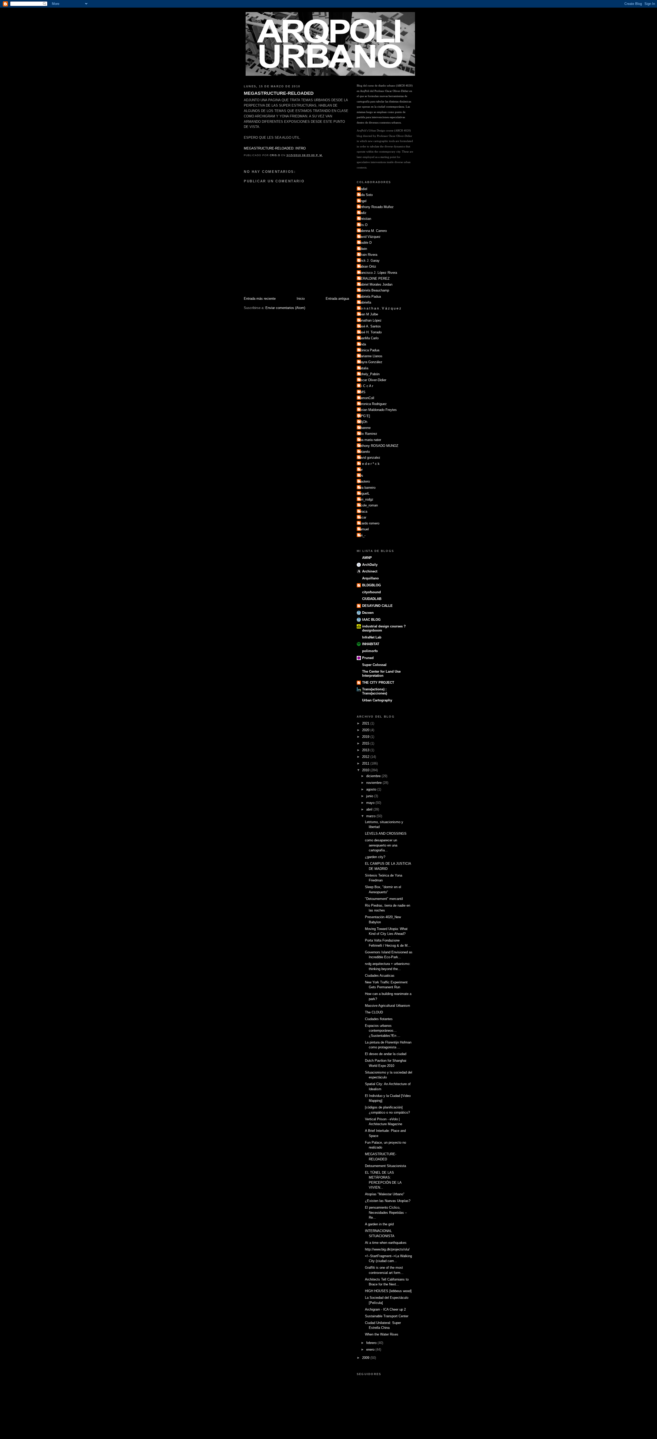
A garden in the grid (379, 1224)
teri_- (361, 535)
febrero (372, 1343)
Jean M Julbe (368, 314)
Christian (364, 219)
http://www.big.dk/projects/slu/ (387, 1249)
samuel (363, 529)
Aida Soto (365, 195)
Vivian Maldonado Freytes (377, 410)
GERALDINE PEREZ (374, 278)
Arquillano (370, 578)
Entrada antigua (337, 298)
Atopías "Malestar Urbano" (384, 1194)
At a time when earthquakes (386, 1243)
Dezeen (368, 613)
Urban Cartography (377, 700)
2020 (366, 730)
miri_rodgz (365, 499)
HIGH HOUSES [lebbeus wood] (388, 1291)
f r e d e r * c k (369, 464)
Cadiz (362, 213)
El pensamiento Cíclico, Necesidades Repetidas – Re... (386, 1212)
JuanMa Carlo (368, 338)
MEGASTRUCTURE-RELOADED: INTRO (275, 148)
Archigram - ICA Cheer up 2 (385, 1309)
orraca (362, 511)
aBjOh (362, 422)
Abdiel (362, 189)
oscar (362, 517)
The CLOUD (374, 1012)
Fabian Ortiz (367, 266)
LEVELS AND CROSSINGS (386, 833)
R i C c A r (365, 386)
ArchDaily (370, 565)
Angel (362, 201)
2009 (366, 1358)
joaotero (364, 481)
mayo (370, 803)
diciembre (374, 776)
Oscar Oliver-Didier (372, 380)
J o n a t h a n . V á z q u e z (379, 308)
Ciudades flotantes (379, 1019)
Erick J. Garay (369, 260)
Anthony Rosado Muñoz (376, 207)
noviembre (374, 783)
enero (370, 1349)
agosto (371, 789)
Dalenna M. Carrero (372, 231)
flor (360, 470)
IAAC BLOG (371, 620)
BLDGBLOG (371, 585)
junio (370, 796)
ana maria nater (369, 440)
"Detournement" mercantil (384, 899)
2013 (366, 750)
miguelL (364, 493)
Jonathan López (370, 320)
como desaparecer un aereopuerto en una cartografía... (381, 845)
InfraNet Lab (371, 637)
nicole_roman (368, 505)
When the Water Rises (381, 1334)
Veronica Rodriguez (372, 404)
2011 (366, 763)
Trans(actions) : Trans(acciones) (374, 691)
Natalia (363, 368)
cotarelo (364, 452)
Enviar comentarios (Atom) (285, 308)
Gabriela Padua (369, 296)
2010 (366, 770)
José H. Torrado (370, 332)
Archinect (369, 571)
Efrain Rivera (367, 255)
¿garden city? (375, 857)
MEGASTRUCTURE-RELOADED (279, 93)
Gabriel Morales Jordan (375, 284)
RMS (361, 392)
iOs (360, 475)
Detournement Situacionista (385, 1166)
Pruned (368, 658)
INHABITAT (370, 644)
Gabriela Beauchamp (373, 290)
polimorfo (370, 651)
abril (369, 809)
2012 (366, 757)
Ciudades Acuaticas (379, 975)
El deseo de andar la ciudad (385, 1054)
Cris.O (363, 225)
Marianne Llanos (370, 356)
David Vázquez (369, 237)
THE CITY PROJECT (378, 682)
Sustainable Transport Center (386, 1316)
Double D (365, 242)
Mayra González (370, 362)
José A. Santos (369, 326)
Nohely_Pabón (369, 374)
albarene (364, 428)
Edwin (362, 249)
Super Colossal (374, 665)
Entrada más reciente (260, 298)
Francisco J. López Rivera (377, 273)
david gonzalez (369, 457)
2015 (366, 743)
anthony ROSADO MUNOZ (378, 446)
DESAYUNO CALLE (377, 606)
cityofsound (371, 592)
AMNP (367, 558)
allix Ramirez (367, 434)
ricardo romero (368, 523)
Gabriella (364, 302)
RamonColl (366, 398)
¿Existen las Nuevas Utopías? (387, 1201)
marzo (371, 816)
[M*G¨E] (364, 416)
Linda (362, 344)
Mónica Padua (368, 350)
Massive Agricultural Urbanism (387, 1006)
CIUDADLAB (371, 599)
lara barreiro (366, 488)
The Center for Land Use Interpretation (381, 674)
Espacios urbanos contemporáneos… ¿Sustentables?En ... (382, 1031)
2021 (366, 723)
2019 (366, 737)
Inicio (301, 298)
